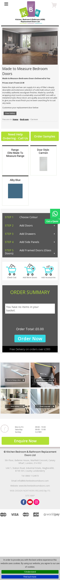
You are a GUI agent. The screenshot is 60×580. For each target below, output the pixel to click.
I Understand (30, 572)
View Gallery (10, 113)
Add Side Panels (22, 242)
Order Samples (44, 136)
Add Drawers (20, 234)
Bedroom (24, 119)
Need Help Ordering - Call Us (15, 136)
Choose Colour (21, 217)
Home (15, 119)
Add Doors (19, 225)
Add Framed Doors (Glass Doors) (28, 251)
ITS (48, 490)
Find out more (30, 577)
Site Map (30, 495)
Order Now (30, 338)
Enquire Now (25, 440)
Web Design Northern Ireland (27, 490)
